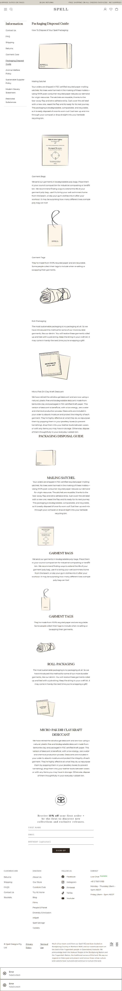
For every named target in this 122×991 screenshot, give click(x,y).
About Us (37, 877)
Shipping (10, 42)
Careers (36, 928)
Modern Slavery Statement (13, 91)
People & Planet (40, 907)
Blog (35, 897)
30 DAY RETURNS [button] (46, 2)
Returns (9, 48)
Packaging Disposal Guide (15, 62)
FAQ (8, 36)
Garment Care (12, 54)
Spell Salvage (39, 923)
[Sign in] (106, 9)
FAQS (6, 887)
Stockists (8, 897)
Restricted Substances (11, 100)
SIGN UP (61, 850)
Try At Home (38, 892)
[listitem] (13, 64)
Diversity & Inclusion (42, 912)
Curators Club (39, 887)
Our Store (37, 882)
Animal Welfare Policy (13, 72)
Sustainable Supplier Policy (15, 81)
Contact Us (11, 30)
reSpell (36, 917)
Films (35, 902)
